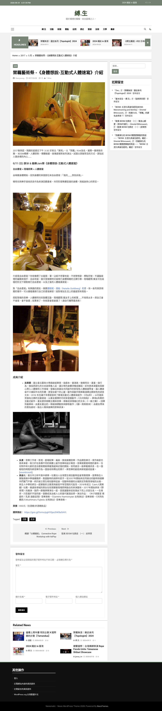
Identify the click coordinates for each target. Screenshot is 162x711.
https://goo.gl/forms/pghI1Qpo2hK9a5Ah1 (45, 512)
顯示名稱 (20, 597)
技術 (97, 29)
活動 (52, 29)
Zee (117, 90)
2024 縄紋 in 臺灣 (79, 41)
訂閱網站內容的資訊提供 (24, 684)
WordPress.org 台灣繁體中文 (26, 694)
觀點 (67, 29)
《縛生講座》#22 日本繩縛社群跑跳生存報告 (118, 3)
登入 (16, 678)
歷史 (82, 29)
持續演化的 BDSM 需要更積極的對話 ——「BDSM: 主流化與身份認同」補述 (131, 144)
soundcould (26, 472)
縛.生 (81, 13)
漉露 (30, 640)
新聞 (59, 29)
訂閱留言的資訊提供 (22, 689)
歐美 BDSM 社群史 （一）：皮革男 (131, 127)
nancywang (20, 78)
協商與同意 (140, 99)
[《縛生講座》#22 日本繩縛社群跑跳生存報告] (95, 44)
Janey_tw (78, 656)
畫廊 (112, 29)
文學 (105, 29)
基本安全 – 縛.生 (123, 99)
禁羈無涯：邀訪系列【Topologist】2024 (37, 41)
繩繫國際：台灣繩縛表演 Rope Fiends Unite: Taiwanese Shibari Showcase (88, 649)
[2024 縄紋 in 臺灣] (64, 44)
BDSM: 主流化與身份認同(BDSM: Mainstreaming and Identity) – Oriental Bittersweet (130, 110)
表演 (33, 519)
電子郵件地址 (52, 597)
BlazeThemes (102, 706)
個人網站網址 (82, 597)
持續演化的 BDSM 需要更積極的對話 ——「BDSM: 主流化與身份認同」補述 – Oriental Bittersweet (130, 138)
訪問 (74, 29)
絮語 (90, 29)
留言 (18, 565)
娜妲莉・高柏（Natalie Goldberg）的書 (66, 288)
